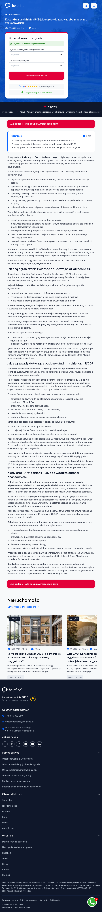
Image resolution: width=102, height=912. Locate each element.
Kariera (5, 869)
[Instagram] (12, 744)
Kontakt (6, 875)
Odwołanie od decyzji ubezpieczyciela (21, 764)
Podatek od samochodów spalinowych (21, 786)
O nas (5, 858)
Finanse (6, 811)
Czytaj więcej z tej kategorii (21, 606)
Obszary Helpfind (12, 794)
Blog (4, 817)
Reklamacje (55, 900)
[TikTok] (19, 744)
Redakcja (6, 853)
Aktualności (8, 828)
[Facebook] (5, 744)
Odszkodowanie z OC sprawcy (17, 758)
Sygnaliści (44, 900)
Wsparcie (7, 835)
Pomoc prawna (10, 752)
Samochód (7, 800)
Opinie (5, 864)
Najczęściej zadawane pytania (17, 847)
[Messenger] (33, 744)
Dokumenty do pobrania (14, 841)
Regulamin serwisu (10, 900)
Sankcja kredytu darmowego (16, 781)
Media (5, 822)
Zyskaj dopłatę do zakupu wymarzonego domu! (34, 123)
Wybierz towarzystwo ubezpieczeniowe (26, 49)
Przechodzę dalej (35, 75)
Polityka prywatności (29, 900)
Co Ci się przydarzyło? (19, 60)
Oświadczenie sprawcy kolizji (16, 775)
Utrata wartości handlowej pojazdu (19, 770)
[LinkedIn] (40, 744)
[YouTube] (26, 744)
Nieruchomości (15, 14)
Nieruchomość (9, 805)
